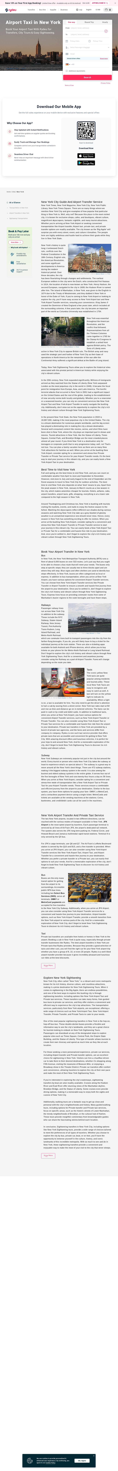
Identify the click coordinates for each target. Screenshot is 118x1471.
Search (87, 77)
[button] (68, 64)
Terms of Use (69, 85)
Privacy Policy (105, 83)
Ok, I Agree (82, 1461)
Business (64, 10)
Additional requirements (77, 71)
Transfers (31, 10)
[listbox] (89, 10)
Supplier (53, 10)
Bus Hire (42, 10)
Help (80, 10)
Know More (14, 242)
